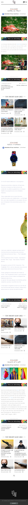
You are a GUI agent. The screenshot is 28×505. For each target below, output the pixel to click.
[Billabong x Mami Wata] (7, 323)
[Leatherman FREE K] (7, 339)
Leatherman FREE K (6, 345)
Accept (14, 503)
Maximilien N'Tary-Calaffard (12, 13)
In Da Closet (14, 9)
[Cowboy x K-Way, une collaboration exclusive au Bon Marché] (7, 444)
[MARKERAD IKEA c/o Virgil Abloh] (21, 122)
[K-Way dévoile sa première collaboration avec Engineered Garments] (21, 444)
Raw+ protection (19, 329)
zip (18, 390)
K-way (11, 397)
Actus (3, 324)
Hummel (19, 44)
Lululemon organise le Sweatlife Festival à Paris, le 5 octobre (7, 130)
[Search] (26, 2)
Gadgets (8, 446)
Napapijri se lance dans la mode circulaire (20, 111)
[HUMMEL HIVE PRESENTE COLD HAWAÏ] (7, 104)
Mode (3, 107)
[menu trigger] (3, 2)
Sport (3, 326)
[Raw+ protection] (21, 323)
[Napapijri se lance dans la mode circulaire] (21, 104)
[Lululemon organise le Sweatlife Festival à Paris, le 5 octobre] (7, 122)
